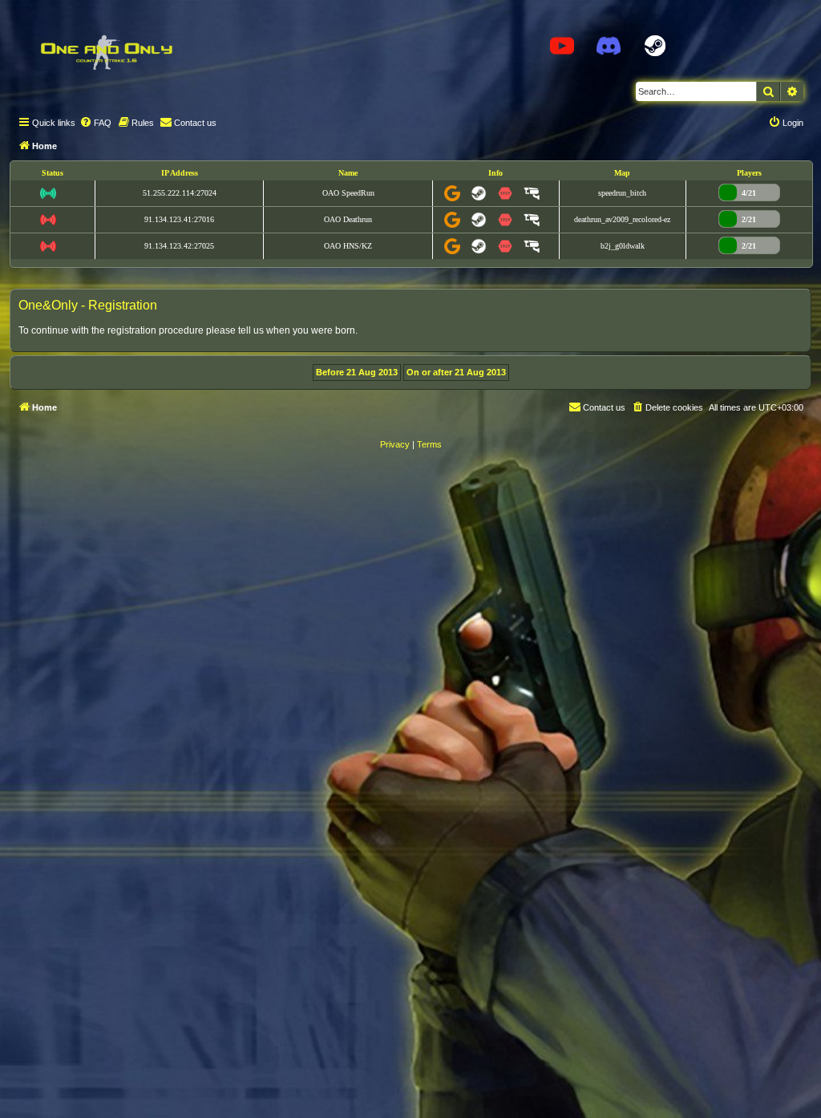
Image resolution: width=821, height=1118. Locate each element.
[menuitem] (95, 122)
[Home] (106, 52)
